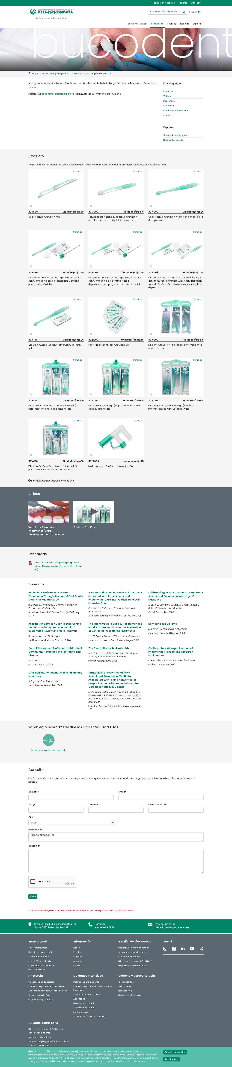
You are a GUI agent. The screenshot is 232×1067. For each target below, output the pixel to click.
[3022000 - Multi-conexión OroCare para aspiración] (116, 438)
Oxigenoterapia (126, 981)
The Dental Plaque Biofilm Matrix (108, 648)
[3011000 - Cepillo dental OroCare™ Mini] (56, 189)
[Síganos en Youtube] (192, 949)
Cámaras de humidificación (87, 994)
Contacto (196, 2)
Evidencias (168, 105)
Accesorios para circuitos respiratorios (48, 990)
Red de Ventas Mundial (40, 961)
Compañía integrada (39, 956)
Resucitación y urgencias (41, 999)
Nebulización (125, 990)
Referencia (35, 829)
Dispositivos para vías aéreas (133, 947)
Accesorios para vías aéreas (133, 952)
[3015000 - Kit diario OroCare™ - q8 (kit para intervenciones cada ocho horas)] (176, 317)
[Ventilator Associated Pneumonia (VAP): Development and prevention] (48, 512)
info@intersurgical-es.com (172, 927)
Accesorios (79, 998)
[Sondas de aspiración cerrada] (49, 739)
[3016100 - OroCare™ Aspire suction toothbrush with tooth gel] (56, 317)
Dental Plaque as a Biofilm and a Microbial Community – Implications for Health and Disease (55, 652)
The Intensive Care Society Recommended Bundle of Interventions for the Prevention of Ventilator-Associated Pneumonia (115, 627)
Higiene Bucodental (173, 139)
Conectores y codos (83, 1007)
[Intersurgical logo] (52, 11)
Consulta (168, 115)
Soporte (182, 2)
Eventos (171, 23)
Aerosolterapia (126, 986)
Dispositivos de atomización (132, 965)
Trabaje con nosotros (163, 2)
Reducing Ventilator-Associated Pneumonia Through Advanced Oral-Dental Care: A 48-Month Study (55, 596)
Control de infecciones (175, 135)
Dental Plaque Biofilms (162, 623)
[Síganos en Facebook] (174, 949)
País (31, 816)
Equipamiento (80, 1012)
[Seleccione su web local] (199, 12)
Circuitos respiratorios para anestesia (47, 986)
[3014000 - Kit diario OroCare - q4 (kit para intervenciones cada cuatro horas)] (116, 377)
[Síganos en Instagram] (165, 949)
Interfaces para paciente (86, 981)
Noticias (184, 23)
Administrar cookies (175, 1052)
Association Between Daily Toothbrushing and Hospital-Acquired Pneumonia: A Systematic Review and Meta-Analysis (54, 627)
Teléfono (93, 804)
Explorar (197, 23)
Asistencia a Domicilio (39, 1037)
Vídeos (167, 96)
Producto (168, 91)
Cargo (32, 804)
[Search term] (182, 11)
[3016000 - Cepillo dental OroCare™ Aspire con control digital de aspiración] (176, 189)
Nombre (33, 791)
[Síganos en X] (201, 949)
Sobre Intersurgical (136, 23)
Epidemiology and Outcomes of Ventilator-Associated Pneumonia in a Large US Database (175, 596)
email (122, 791)
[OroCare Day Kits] (93, 512)
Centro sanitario (157, 804)
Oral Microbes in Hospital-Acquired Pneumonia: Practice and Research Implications (170, 652)
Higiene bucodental (83, 1003)
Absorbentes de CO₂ (39, 995)
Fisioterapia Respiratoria (130, 995)
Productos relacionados (175, 110)
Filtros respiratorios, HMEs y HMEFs (135, 961)
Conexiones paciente (129, 956)
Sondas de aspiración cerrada (48, 750)
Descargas (169, 100)
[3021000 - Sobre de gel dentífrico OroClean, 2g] (116, 317)
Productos (157, 23)
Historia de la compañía (40, 952)
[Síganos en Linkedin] (183, 949)
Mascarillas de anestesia (41, 981)
